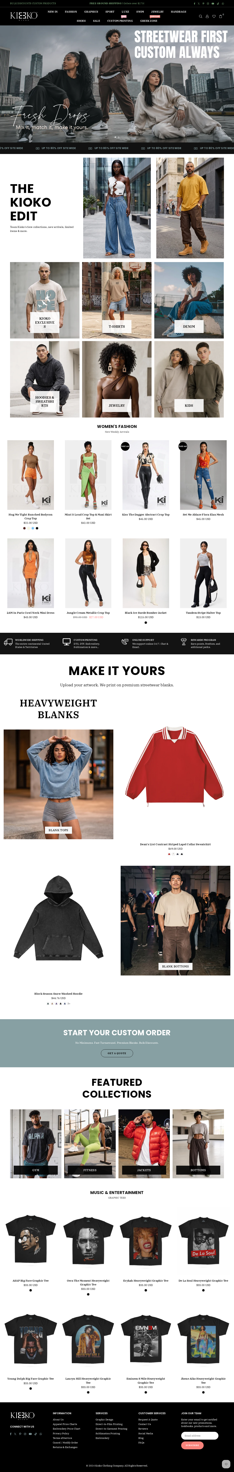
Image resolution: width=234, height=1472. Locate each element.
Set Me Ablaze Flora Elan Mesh (203, 514)
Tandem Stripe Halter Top (203, 612)
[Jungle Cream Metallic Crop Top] (88, 573)
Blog (141, 1438)
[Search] (200, 16)
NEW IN (53, 11)
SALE (96, 20)
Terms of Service (62, 1438)
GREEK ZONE (149, 19)
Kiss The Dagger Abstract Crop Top (146, 514)
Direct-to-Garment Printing (111, 1428)
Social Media (145, 1433)
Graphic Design (104, 1419)
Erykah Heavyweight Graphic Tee (145, 1280)
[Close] (61, 1469)
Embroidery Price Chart (66, 1428)
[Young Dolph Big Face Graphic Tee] (30, 1339)
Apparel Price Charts (65, 1424)
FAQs (141, 1442)
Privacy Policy (61, 1433)
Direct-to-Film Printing (109, 1424)
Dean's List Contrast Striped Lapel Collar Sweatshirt (175, 844)
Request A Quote (148, 1419)
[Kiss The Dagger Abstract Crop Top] (146, 475)
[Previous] (8, 84)
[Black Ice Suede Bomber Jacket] (146, 573)
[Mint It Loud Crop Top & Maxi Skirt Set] (88, 475)
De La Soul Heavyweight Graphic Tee (203, 1280)
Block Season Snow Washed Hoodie (58, 993)
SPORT (109, 11)
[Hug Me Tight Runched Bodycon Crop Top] (30, 475)
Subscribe (192, 1445)
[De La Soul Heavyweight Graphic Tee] (203, 1241)
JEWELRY (157, 11)
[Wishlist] (214, 16)
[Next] (226, 84)
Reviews (143, 1428)
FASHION (71, 11)
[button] (220, 16)
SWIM (140, 11)
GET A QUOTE (117, 1053)
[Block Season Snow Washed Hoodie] (58, 918)
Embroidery (103, 1438)
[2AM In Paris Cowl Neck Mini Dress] (30, 573)
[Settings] (207, 16)
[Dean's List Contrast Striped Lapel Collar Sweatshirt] (175, 768)
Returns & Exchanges (65, 1447)
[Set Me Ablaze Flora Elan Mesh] (203, 475)
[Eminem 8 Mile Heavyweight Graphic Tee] (146, 1339)
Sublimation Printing (108, 1433)
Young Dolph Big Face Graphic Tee (30, 1378)
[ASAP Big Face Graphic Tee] (30, 1241)
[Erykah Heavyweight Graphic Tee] (146, 1241)
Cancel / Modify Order (65, 1442)
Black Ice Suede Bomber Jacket (146, 612)
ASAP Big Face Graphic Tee (31, 1280)
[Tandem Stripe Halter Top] (203, 573)
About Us (58, 1419)
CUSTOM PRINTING (120, 19)
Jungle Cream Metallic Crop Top (88, 612)
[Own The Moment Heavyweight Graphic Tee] (88, 1241)
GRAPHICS (91, 11)
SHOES (81, 20)
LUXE (125, 11)
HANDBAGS (178, 11)
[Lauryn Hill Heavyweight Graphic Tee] (88, 1339)
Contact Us (144, 1424)
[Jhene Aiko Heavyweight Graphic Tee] (203, 1339)
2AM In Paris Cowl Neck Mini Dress (31, 612)
